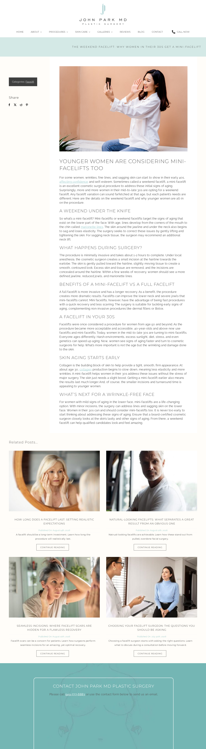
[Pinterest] (27, 105)
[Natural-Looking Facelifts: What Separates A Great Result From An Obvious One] (151, 481)
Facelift (30, 81)
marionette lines (92, 227)
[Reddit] (21, 105)
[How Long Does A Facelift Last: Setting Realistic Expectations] (54, 481)
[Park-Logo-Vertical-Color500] (103, 3)
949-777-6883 (75, 694)
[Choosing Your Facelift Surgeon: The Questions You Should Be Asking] (151, 587)
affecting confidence (73, 181)
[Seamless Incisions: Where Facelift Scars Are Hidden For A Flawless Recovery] (54, 587)
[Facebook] (9, 105)
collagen (86, 369)
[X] (15, 105)
